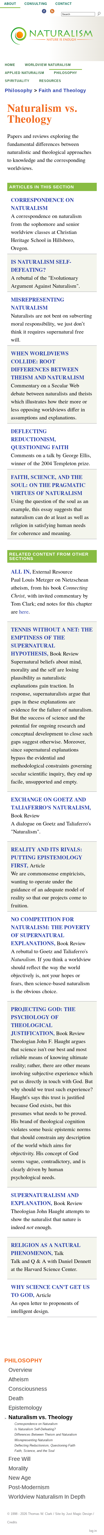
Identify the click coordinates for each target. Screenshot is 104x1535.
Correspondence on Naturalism (42, 204)
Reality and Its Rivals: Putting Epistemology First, (46, 857)
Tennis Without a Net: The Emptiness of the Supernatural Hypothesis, (52, 641)
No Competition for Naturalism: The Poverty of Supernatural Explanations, (50, 931)
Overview (20, 1370)
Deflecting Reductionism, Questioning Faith (40, 439)
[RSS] (52, 11)
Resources (50, 81)
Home (10, 65)
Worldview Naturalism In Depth (46, 1497)
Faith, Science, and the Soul (34, 1451)
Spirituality (17, 81)
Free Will (19, 1459)
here (24, 611)
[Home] (41, 38)
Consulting (35, 4)
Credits (12, 1522)
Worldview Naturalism (48, 65)
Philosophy (65, 73)
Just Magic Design (79, 1514)
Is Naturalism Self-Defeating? (41, 266)
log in (93, 1531)
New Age (19, 1478)
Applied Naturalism (24, 73)
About (10, 4)
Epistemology (25, 1408)
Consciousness (27, 1389)
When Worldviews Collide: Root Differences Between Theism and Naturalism (47, 365)
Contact (63, 4)
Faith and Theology (62, 90)
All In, (21, 572)
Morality (18, 1468)
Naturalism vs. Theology (40, 1417)
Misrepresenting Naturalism (37, 304)
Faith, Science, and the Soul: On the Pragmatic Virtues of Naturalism (48, 485)
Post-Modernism (28, 1487)
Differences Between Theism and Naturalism (46, 1434)
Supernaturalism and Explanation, (45, 1199)
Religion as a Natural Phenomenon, (46, 1249)
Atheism (18, 1379)
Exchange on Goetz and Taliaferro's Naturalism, (51, 803)
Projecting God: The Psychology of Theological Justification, (43, 1021)
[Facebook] (44, 11)
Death (15, 1398)
